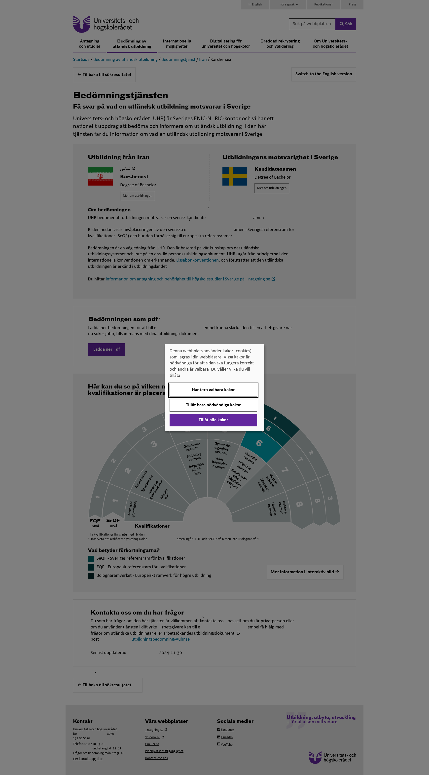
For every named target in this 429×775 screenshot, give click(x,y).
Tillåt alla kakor (213, 420)
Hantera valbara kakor (213, 390)
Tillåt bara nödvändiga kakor (213, 405)
